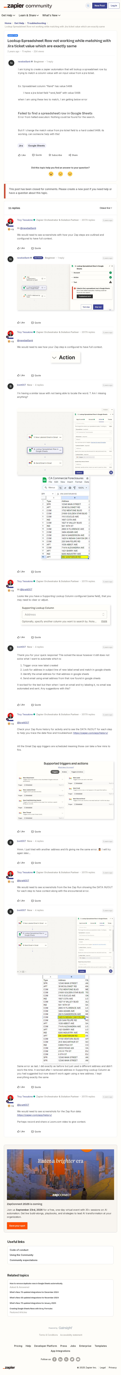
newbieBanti (24, 61)
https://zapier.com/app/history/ (90, 732)
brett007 (21, 384)
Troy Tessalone (25, 220)
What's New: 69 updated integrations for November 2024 (34, 1297)
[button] (99, 6)
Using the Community (21, 1255)
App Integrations (60, 1350)
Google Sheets (36, 145)
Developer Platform (45, 1345)
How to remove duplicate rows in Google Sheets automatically (36, 1283)
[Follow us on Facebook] (54, 1359)
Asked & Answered (19, 1287)
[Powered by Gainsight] (60, 1329)
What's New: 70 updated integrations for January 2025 (33, 1303)
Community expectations (23, 1260)
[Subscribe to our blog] (66, 1359)
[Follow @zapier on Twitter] (72, 1359)
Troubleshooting (36, 23)
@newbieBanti (28, 228)
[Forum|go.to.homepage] (28, 6)
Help (28, 1345)
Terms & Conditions (48, 1335)
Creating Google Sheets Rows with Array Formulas (31, 1308)
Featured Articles (18, 1312)
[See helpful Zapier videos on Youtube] (78, 1359)
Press (63, 1345)
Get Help (6, 15)
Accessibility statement (71, 1335)
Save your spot (17, 1225)
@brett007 (26, 589)
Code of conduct (19, 1250)
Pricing (18, 1345)
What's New (50, 15)
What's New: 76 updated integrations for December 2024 (34, 1292)
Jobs (73, 1345)
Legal (103, 1367)
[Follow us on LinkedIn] (60, 1359)
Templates (101, 1345)
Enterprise (85, 1345)
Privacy (113, 1367)
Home (8, 23)
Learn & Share (27, 15)
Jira (21, 145)
